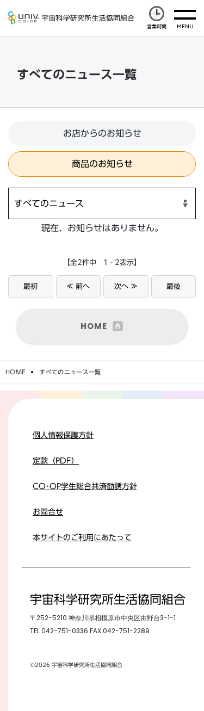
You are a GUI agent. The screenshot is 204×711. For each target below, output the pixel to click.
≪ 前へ (78, 286)
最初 (30, 286)
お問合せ (48, 512)
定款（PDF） (56, 461)
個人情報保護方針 (63, 435)
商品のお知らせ (102, 163)
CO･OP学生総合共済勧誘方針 (85, 486)
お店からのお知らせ (102, 133)
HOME (94, 326)
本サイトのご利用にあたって (82, 537)
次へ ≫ (126, 286)
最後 (173, 286)
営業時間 (156, 26)
